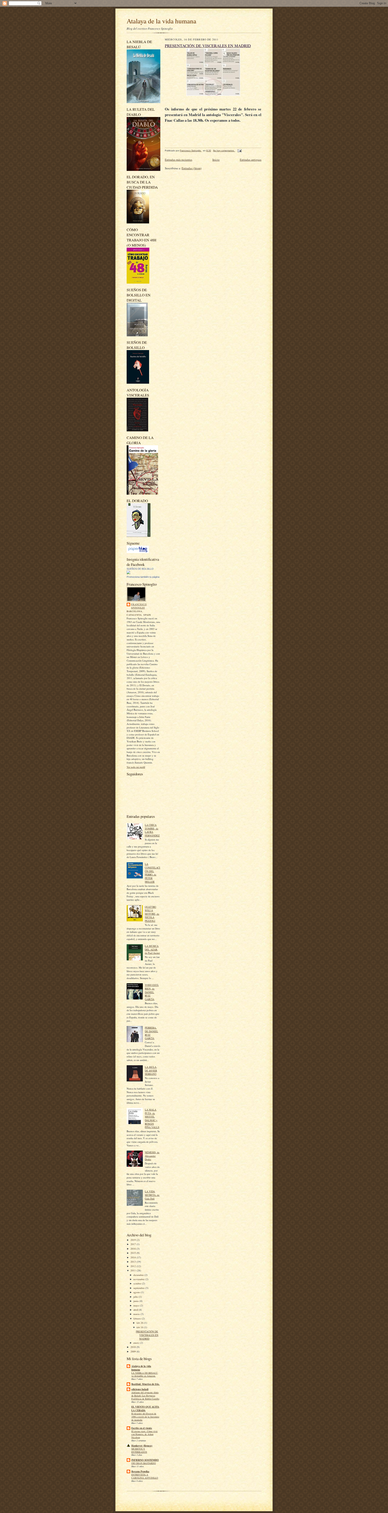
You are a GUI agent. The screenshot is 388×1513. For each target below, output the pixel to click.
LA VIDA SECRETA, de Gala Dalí (152, 1195)
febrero (137, 1318)
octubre (137, 1283)
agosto (137, 1292)
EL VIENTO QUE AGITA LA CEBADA (145, 1408)
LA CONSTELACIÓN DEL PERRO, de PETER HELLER (152, 872)
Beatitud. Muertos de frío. (145, 1384)
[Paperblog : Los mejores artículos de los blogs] (138, 552)
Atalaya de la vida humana (161, 20)
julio (136, 1296)
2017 (133, 1244)
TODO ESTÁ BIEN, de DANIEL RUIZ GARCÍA (152, 992)
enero (136, 1342)
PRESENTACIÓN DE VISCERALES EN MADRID (147, 1335)
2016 (133, 1248)
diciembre (138, 1275)
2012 (133, 1266)
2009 (133, 1351)
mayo (136, 1305)
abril (136, 1309)
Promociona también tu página (143, 577)
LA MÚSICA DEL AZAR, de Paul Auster (152, 949)
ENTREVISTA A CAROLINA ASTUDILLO (144, 1476)
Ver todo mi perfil (136, 767)
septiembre (139, 1288)
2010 (133, 1347)
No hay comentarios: (224, 150)
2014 (133, 1257)
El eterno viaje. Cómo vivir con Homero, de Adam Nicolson (144, 1434)
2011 (133, 1270)
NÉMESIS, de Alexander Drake (152, 1156)
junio (136, 1301)
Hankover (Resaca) (141, 1445)
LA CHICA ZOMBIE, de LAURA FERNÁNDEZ (152, 830)
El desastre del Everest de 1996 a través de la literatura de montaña (145, 1416)
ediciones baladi (139, 1389)
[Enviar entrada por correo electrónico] (239, 150)
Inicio (216, 160)
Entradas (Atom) (191, 168)
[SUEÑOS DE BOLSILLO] (128, 573)
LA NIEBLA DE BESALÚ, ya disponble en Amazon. (144, 1374)
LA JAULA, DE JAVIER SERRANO (151, 1070)
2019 (133, 1240)
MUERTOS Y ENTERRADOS (139, 1450)
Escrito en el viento (141, 1428)
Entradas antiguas (250, 160)
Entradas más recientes (178, 160)
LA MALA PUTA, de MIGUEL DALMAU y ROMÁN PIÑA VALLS (152, 1118)
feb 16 (140, 1327)
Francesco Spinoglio (139, 606)
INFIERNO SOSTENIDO (145, 1460)
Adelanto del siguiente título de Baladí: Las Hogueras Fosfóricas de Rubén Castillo (145, 1395)
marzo (137, 1314)
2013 (133, 1261)
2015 (133, 1253)
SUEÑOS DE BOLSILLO (140, 568)
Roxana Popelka (140, 1471)
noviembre (139, 1279)
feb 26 (140, 1322)
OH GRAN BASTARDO (143, 1463)
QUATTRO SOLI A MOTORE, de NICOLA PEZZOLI (152, 914)
